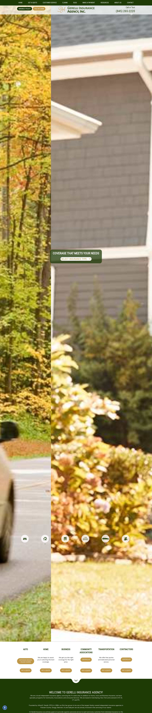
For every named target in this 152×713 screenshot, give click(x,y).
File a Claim (39, 9)
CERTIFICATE (86, 660)
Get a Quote (25, 670)
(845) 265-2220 (125, 11)
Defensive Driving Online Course (25, 661)
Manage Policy (25, 9)
